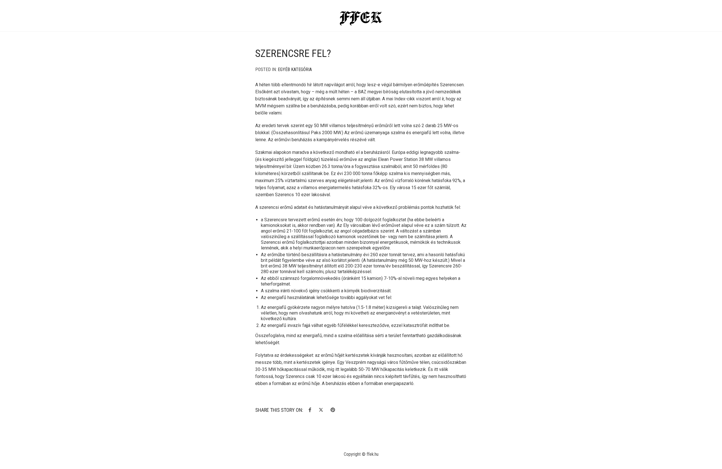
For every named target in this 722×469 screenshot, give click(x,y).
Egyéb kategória (295, 69)
